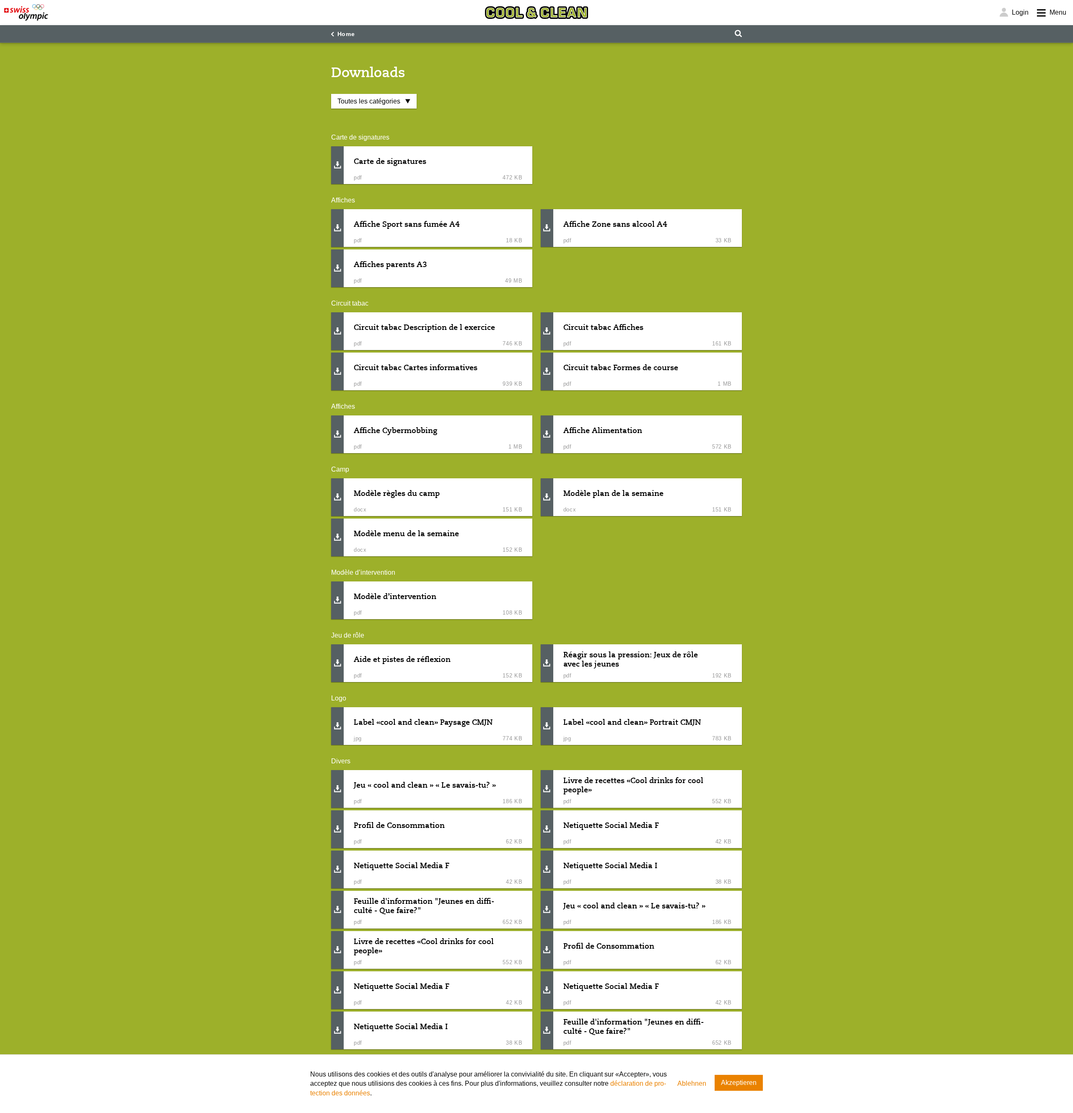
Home (346, 34)
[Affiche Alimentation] (547, 434)
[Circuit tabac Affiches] (547, 331)
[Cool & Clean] (536, 12)
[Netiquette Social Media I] (547, 869)
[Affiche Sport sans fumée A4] (337, 228)
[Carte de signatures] (337, 165)
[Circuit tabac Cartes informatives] (337, 371)
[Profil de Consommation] (337, 829)
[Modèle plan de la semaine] (547, 497)
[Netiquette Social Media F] (547, 829)
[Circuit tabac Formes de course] (547, 371)
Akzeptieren (739, 1082)
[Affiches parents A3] (337, 268)
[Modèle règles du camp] (337, 497)
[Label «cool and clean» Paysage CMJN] (337, 726)
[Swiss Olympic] (26, 12)
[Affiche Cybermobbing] (337, 434)
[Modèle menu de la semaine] (337, 537)
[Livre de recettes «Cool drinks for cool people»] (547, 789)
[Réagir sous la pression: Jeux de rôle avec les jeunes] (547, 663)
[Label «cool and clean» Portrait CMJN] (547, 726)
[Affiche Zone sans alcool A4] (547, 228)
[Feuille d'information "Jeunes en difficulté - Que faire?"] (337, 910)
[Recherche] (738, 33)
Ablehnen (691, 1083)
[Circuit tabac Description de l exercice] (337, 331)
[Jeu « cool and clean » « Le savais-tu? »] (337, 789)
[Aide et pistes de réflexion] (337, 663)
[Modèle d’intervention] (337, 600)
